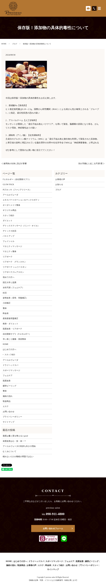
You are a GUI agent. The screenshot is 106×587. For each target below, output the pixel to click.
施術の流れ (7, 396)
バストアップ (8, 236)
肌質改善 (6, 381)
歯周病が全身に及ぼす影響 (15, 163)
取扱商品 (6, 401)
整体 (5, 308)
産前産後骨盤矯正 (10, 318)
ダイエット (7, 221)
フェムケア (7, 375)
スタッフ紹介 (8, 215)
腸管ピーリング (9, 386)
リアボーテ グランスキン (14, 262)
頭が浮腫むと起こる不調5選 (90, 163)
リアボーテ (7, 257)
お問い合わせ (8, 412)
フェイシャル (8, 241)
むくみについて (9, 451)
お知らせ (59, 184)
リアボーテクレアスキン (13, 272)
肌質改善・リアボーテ (12, 329)
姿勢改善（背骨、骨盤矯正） (15, 298)
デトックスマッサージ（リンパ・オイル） (21, 226)
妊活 (5, 293)
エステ (6, 406)
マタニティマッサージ (12, 246)
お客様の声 (60, 179)
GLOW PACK (8, 184)
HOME (3, 44)
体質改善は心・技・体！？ (14, 441)
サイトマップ (8, 422)
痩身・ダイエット (10, 324)
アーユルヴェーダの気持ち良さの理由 (19, 446)
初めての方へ (8, 277)
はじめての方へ (9, 349)
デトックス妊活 (9, 231)
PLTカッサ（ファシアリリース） (17, 190)
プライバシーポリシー (12, 417)
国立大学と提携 (9, 282)
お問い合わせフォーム (53, 528)
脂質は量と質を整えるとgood (15, 436)
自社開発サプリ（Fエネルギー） (17, 334)
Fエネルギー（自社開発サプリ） (17, 179)
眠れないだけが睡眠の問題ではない (18, 457)
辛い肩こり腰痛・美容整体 (14, 339)
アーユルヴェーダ (10, 195)
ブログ (14, 44)
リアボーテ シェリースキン (14, 267)
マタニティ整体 (9, 251)
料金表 (6, 313)
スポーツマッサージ (11, 370)
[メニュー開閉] (99, 8)
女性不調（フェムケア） (13, 288)
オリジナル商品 (9, 210)
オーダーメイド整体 (11, 205)
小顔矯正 (6, 303)
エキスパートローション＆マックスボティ (21, 200)
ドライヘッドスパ (10, 365)
